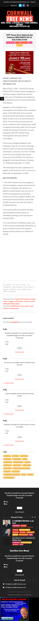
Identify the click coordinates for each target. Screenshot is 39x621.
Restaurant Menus (18, 461)
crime (18, 289)
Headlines (24, 42)
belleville (12, 289)
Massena (28, 461)
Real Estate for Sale (9, 477)
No (7, 344)
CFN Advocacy (8, 465)
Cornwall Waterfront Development (12, 474)
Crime (17, 42)
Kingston (15, 529)
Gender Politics (8, 461)
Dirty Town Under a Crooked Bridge (21, 468)
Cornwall (23, 520)
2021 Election (8, 468)
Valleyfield (30, 474)
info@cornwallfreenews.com (15, 587)
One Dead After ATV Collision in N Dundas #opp (23, 534)
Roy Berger (15, 455)
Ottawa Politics (17, 465)
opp (29, 289)
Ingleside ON (30, 527)
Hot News (22, 527)
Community (10, 42)
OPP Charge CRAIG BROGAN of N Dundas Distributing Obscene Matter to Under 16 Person (23, 542)
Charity (25, 458)
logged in (15, 322)
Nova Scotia (7, 455)
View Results (19, 352)
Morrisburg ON (23, 529)
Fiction (23, 474)
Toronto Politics (17, 458)
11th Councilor (16, 471)
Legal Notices (24, 455)
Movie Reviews (27, 465)
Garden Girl (7, 471)
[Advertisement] (19, 256)
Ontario (19, 45)
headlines (24, 289)
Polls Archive (9, 383)
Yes (7, 342)
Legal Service (8, 458)
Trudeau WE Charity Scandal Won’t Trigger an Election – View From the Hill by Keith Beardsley (19, 301)
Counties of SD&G (24, 524)
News (30, 42)
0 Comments (12, 291)
